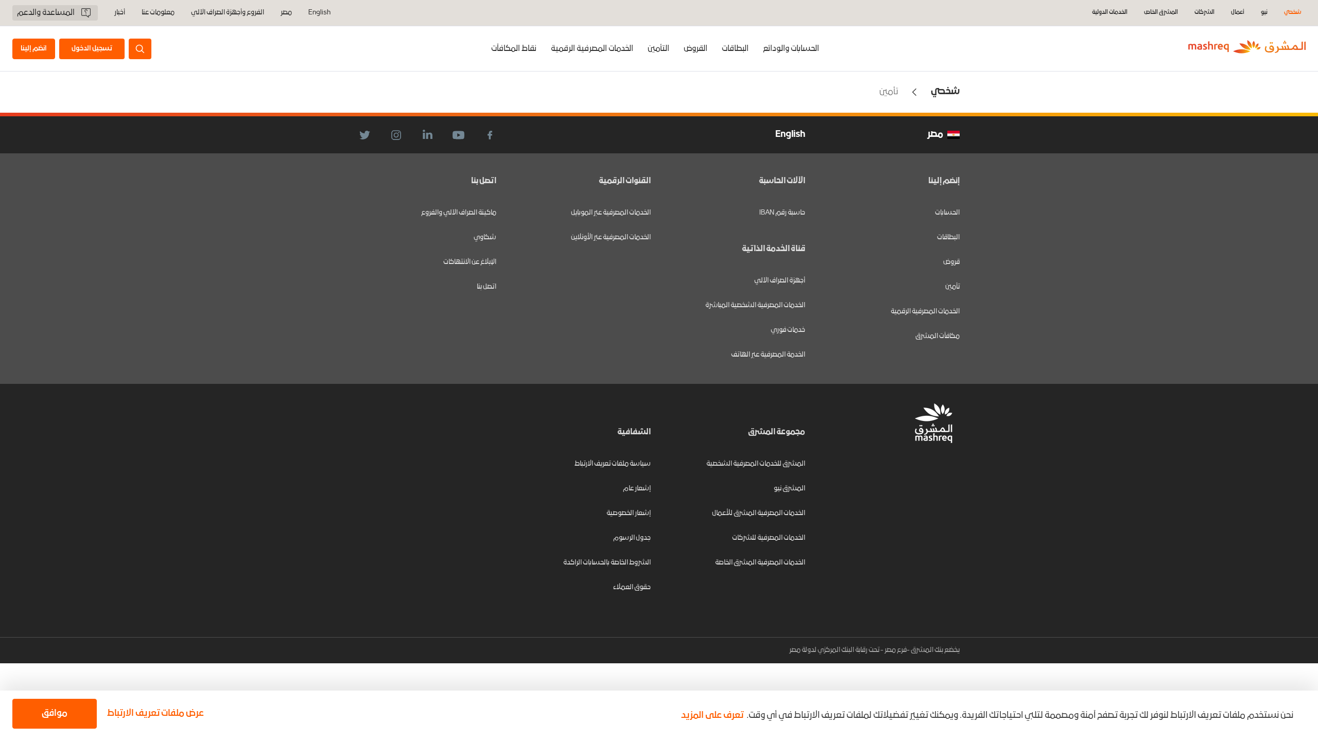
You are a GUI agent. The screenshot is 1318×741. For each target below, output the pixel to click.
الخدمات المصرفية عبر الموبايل (611, 212)
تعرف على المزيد (712, 715)
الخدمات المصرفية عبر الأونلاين (611, 237)
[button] (153, 713)
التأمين (658, 49)
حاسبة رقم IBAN (782, 212)
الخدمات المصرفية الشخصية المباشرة (755, 305)
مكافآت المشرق (937, 336)
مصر (286, 12)
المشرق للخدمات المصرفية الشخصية (755, 464)
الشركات (1204, 12)
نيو (1264, 12)
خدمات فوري (788, 330)
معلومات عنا (158, 13)
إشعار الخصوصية (628, 513)
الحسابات (947, 212)
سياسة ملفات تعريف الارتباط (613, 464)
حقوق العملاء (632, 587)
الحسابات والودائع (791, 49)
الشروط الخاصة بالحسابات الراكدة (607, 562)
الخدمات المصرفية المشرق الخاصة (760, 562)
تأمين (952, 287)
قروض (951, 262)
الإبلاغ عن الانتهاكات (469, 262)
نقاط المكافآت (513, 49)
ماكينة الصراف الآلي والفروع (458, 212)
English (319, 13)
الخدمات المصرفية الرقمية (592, 49)
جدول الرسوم (632, 538)
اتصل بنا (486, 287)
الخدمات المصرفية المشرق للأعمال (758, 513)
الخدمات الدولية (1110, 12)
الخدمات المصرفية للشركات (768, 538)
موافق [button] (54, 713)
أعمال (1237, 12)
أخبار (119, 13)
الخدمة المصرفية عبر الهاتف (768, 354)
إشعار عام (637, 488)
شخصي (1293, 12)
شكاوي (485, 237)
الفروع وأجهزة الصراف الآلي (227, 13)
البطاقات (735, 49)
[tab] (791, 48)
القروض (695, 49)
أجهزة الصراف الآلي (779, 280)
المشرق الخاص (1161, 12)
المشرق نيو (789, 488)
